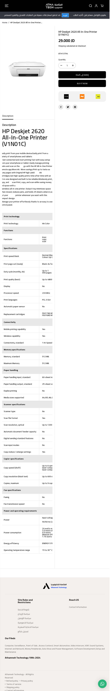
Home (4, 22)
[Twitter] (67, 107)
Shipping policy (12, 687)
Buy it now (82, 83)
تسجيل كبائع (23, 631)
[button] (6, 6)
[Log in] (96, 5)
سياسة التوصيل (24, 618)
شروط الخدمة (23, 609)
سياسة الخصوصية (25, 622)
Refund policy (12, 681)
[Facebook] (60, 107)
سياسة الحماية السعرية (28, 627)
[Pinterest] (75, 107)
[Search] (90, 5)
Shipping (62, 46)
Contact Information (78, 607)
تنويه (69, 15)
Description (7, 116)
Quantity (62, 59)
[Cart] (102, 5)
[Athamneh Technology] (54, 6)
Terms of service (13, 684)
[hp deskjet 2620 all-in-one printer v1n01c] (27, 69)
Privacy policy (27, 681)
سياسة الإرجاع (24, 614)
